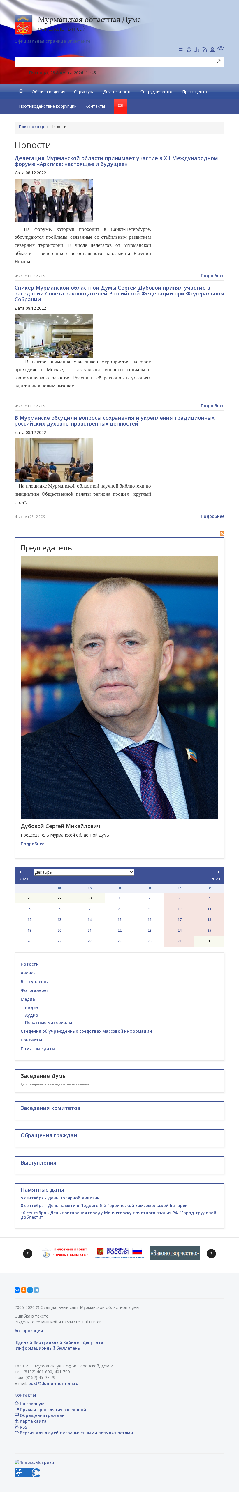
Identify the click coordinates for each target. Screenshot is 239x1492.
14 (89, 919)
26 (29, 941)
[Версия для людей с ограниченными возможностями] (220, 49)
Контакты (95, 106)
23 (149, 930)
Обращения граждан (42, 1415)
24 (180, 930)
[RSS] (204, 50)
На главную (32, 1403)
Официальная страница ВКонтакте (52, 41)
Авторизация (29, 1330)
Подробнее (212, 275)
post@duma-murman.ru (53, 1383)
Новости (30, 964)
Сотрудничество (156, 91)
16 (149, 919)
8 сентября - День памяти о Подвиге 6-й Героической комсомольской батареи (104, 1205)
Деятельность (117, 91)
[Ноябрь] (20, 872)
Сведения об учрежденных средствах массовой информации (86, 1031)
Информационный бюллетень (47, 1348)
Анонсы (28, 973)
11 (209, 908)
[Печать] (189, 50)
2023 (215, 879)
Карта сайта (33, 1421)
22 (119, 930)
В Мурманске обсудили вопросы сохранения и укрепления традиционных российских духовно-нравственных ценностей (115, 420)
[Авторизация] (212, 50)
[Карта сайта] (196, 50)
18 (209, 919)
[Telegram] (36, 1290)
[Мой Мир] (30, 1290)
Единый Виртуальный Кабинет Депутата (59, 1342)
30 (149, 941)
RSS (23, 1427)
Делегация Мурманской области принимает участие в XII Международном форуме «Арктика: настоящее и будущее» (116, 161)
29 (119, 941)
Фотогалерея (35, 990)
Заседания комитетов (50, 1107)
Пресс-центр (194, 91)
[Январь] (218, 872)
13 (59, 919)
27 (59, 941)
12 (29, 919)
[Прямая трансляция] (181, 50)
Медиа (28, 999)
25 (209, 930)
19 (29, 930)
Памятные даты (38, 1048)
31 (180, 941)
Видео (31, 1008)
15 (119, 919)
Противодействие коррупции (48, 106)
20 (59, 930)
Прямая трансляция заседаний (52, 1409)
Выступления (35, 981)
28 (89, 941)
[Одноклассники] (23, 1290)
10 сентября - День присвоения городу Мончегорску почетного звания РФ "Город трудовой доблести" (118, 1215)
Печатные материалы (48, 1022)
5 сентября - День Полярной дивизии (60, 1198)
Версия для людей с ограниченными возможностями (76, 1433)
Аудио (31, 1015)
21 (89, 930)
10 (180, 908)
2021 (23, 879)
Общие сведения (48, 91)
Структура (84, 91)
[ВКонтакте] (17, 1290)
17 (180, 919)
